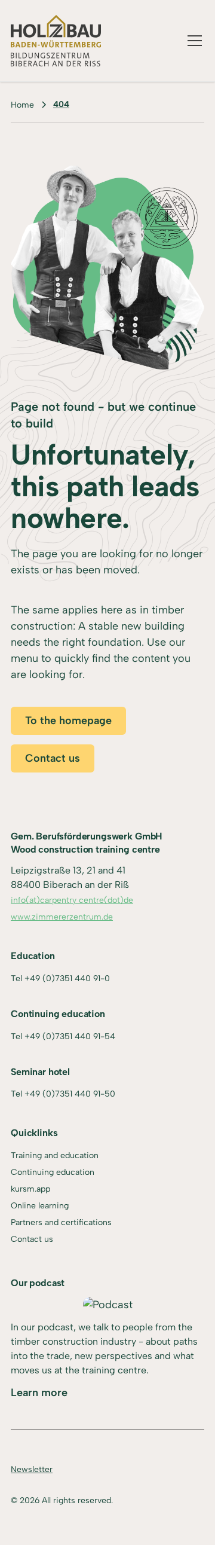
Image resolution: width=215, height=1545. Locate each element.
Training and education (55, 1155)
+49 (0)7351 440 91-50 (69, 1094)
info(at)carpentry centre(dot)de (72, 900)
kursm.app (30, 1189)
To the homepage (68, 720)
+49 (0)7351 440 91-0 (67, 978)
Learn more (39, 1392)
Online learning (40, 1206)
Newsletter (32, 1469)
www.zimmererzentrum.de (62, 917)
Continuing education (52, 1172)
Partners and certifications (61, 1222)
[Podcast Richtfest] (108, 1305)
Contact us (52, 758)
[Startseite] (56, 40)
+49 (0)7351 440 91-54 (69, 1036)
